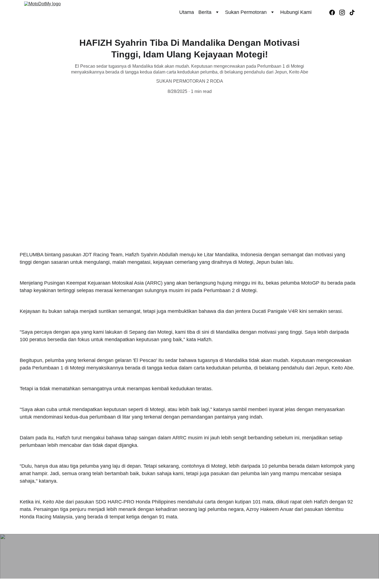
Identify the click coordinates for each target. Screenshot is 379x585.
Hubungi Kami (296, 12)
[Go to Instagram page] (344, 12)
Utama (186, 12)
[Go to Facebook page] (334, 12)
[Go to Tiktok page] (352, 12)
